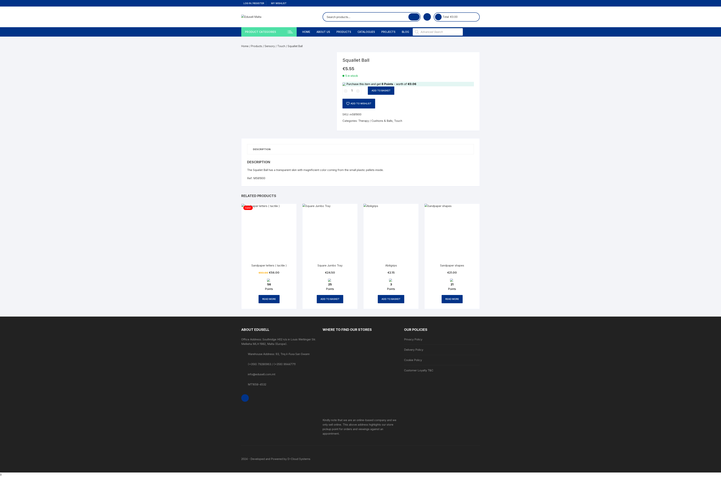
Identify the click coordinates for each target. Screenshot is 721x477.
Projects (388, 31)
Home (306, 31)
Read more (269, 299)
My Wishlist (279, 3)
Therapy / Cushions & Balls (375, 121)
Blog (405, 31)
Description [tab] (262, 149)
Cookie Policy (413, 360)
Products (343, 31)
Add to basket (381, 90)
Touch (281, 46)
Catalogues (366, 31)
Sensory (270, 46)
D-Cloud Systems (298, 459)
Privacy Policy (413, 339)
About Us (323, 31)
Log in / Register (253, 3)
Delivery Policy (413, 349)
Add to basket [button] (330, 299)
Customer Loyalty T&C (418, 370)
